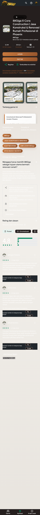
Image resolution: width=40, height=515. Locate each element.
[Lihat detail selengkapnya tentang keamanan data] (9, 214)
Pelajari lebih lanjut (25, 73)
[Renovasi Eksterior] (13, 151)
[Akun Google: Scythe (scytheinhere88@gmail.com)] (36, 3)
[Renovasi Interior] (16, 140)
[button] (33, 47)
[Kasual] (7, 135)
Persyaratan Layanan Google (12, 70)
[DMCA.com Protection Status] (9, 359)
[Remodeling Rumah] (10, 146)
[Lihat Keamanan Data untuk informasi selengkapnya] (36, 162)
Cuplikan (19, 17)
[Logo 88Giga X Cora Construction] (9, 3)
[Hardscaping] (27, 145)
